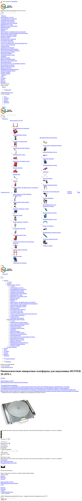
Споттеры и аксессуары (9, 391)
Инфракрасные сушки (51, 386)
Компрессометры (9, 388)
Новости (3, 487)
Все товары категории (7, 461)
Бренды (3, 476)
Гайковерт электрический (21, 386)
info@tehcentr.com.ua (7, 92)
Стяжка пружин (61, 391)
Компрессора (17, 388)
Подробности (4, 446)
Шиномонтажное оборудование (19, 322)
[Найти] (2, 14)
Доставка (3, 489)
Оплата (3, 490)
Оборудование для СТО (16, 287)
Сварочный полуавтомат (72, 391)
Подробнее (14, 1)
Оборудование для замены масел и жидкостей (37, 388)
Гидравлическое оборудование (36, 386)
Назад (10, 282)
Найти (2, 499)
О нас (2, 484)
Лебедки (23, 388)
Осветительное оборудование (17, 389)
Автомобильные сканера (7, 386)
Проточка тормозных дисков (33, 389)
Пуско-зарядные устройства (58, 389)
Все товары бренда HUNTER (9, 463)
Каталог (9, 283)
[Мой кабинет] (1, 275)
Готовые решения (23, 382)
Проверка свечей (45, 389)
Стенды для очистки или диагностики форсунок (29, 391)
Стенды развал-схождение (49, 391)
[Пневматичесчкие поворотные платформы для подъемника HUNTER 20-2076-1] (19, 429)
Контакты (3, 477)
